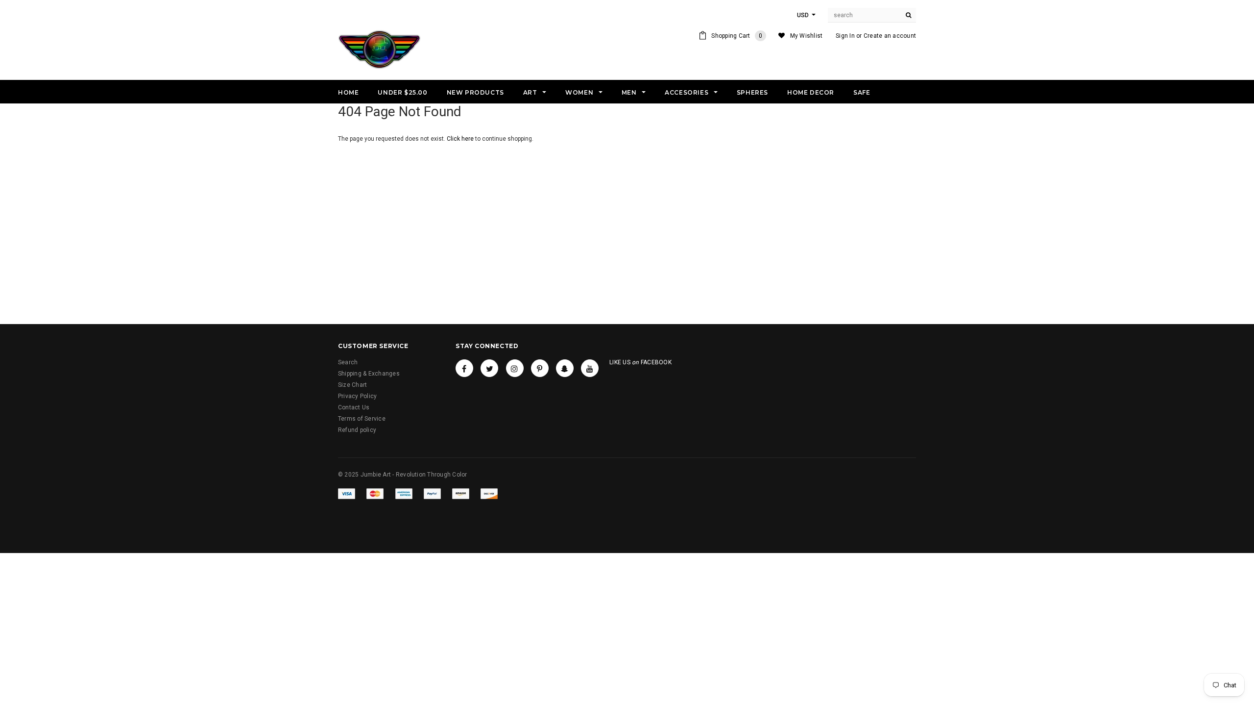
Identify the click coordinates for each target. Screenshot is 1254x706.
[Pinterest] (540, 368)
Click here (461, 138)
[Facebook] (464, 368)
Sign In (845, 35)
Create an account (890, 35)
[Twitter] (489, 368)
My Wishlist (806, 35)
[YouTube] (590, 368)
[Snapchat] (565, 368)
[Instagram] (515, 368)
